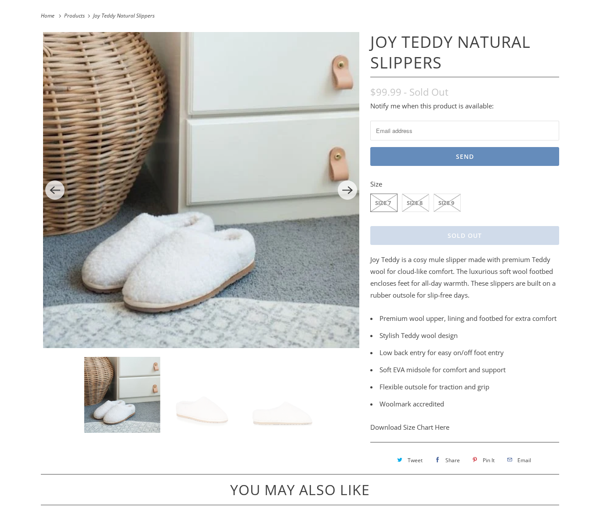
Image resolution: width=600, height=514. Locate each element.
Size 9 (446, 203)
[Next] (347, 190)
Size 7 (383, 203)
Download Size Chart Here (409, 427)
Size (376, 184)
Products (75, 15)
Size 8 (415, 203)
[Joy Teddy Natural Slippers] (201, 190)
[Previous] (55, 190)
